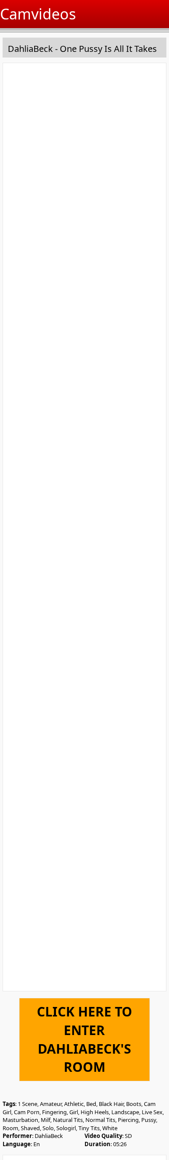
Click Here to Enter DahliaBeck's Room (84, 1039)
